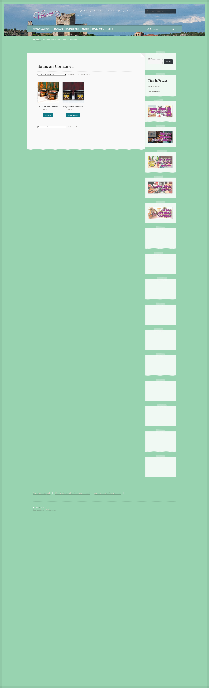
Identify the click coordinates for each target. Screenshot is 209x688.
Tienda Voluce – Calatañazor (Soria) (109, 11)
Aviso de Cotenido (107, 493)
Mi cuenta (131, 11)
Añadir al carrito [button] (73, 115)
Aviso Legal (41, 493)
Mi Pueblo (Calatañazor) (81, 11)
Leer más (48, 115)
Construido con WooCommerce (44, 510)
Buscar (150, 58)
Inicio (38, 39)
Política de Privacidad (72, 493)
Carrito (91, 15)
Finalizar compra (78, 15)
